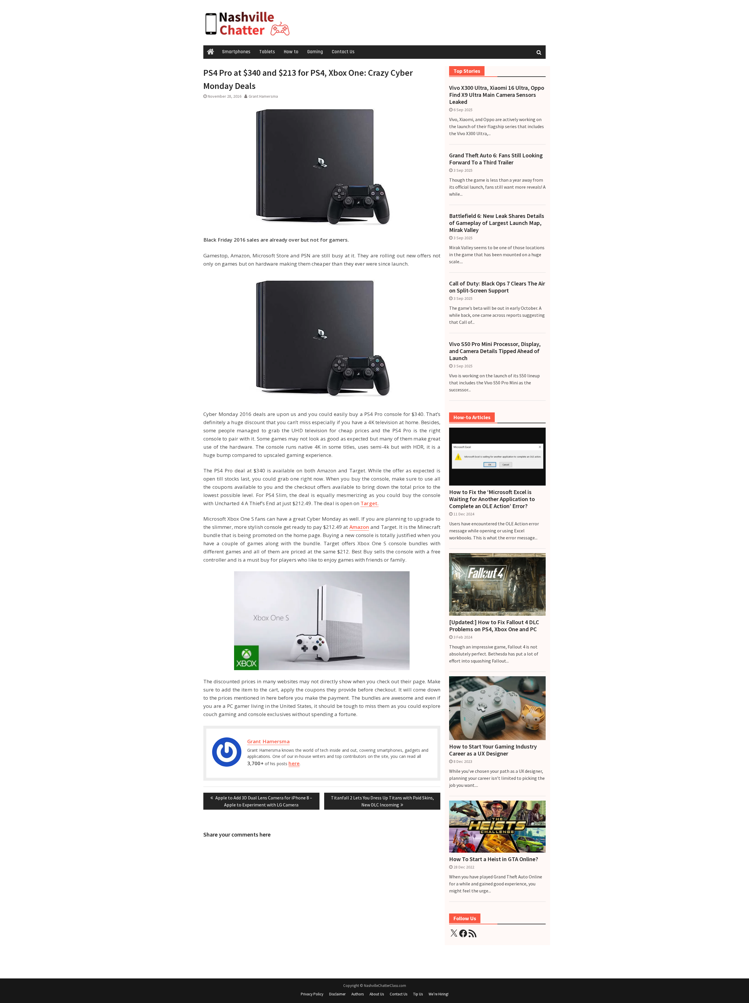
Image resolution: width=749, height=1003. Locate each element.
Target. (369, 503)
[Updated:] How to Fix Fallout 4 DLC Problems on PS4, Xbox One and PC (494, 626)
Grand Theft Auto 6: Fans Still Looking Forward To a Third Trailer (496, 159)
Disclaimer (337, 994)
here (293, 763)
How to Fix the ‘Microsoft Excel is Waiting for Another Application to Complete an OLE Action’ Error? (492, 499)
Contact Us (343, 52)
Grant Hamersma (263, 96)
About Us (377, 994)
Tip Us (418, 994)
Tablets (267, 52)
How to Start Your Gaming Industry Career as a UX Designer (493, 750)
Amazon (359, 527)
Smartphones (236, 52)
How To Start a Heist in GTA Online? (493, 859)
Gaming (315, 52)
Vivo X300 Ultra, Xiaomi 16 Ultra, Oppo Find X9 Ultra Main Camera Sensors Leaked (496, 94)
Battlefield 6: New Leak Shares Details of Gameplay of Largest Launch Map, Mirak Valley (496, 222)
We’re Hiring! (439, 994)
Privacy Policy (312, 994)
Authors (357, 994)
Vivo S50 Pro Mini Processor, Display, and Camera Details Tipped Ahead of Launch (495, 351)
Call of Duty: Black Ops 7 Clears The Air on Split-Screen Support (497, 287)
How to (291, 52)
